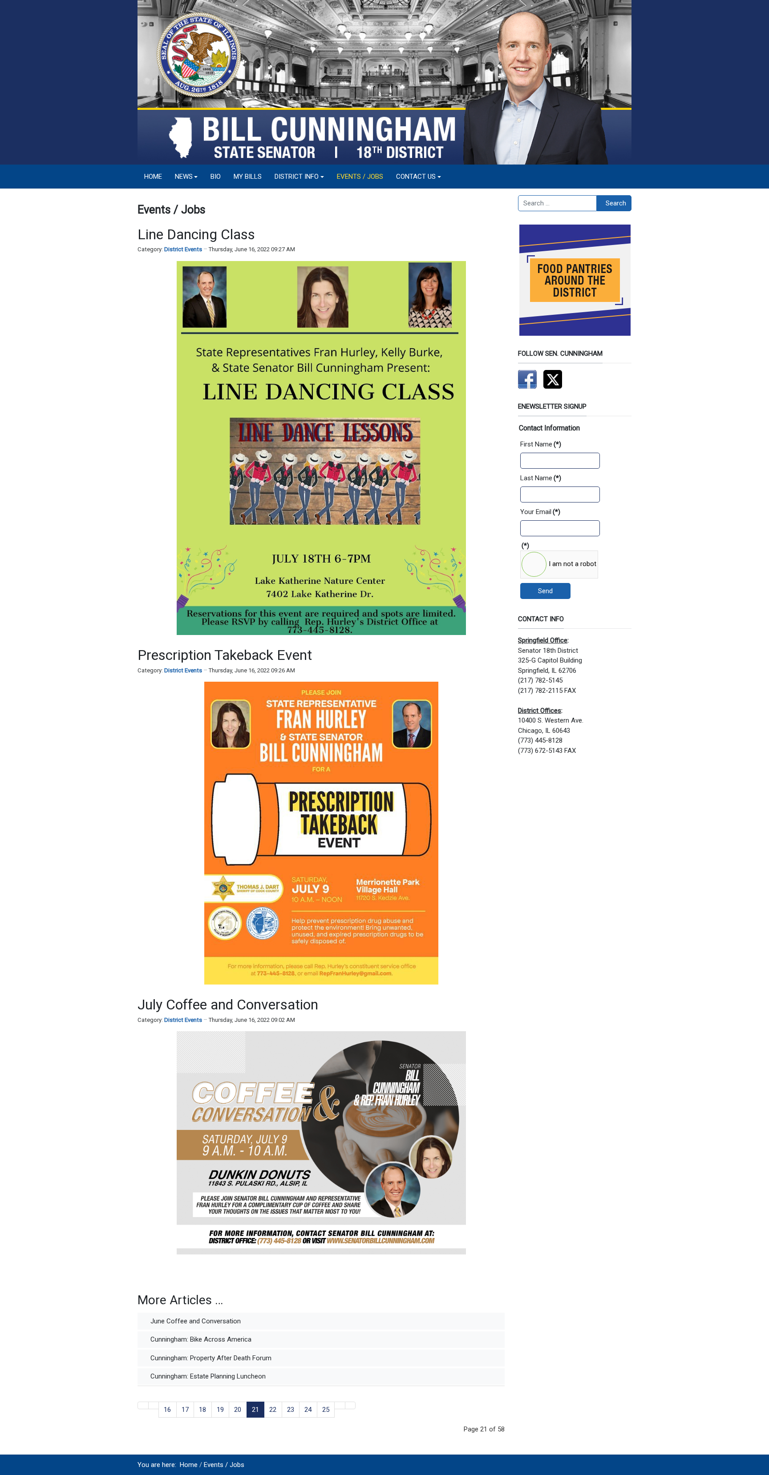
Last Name (540, 478)
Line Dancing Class (196, 234)
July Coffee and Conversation (228, 1004)
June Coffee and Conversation (195, 1321)
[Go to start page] (143, 1405)
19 (220, 1410)
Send (545, 591)
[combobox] (557, 203)
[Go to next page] (339, 1405)
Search (616, 203)
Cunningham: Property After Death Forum (210, 1358)
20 (237, 1410)
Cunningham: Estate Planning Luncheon (207, 1376)
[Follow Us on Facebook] (527, 379)
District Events (183, 249)
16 (167, 1410)
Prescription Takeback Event (225, 655)
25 (325, 1410)
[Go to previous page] (153, 1405)
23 (290, 1410)
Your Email (540, 512)
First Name (540, 444)
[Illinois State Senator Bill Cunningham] (384, 82)
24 (308, 1410)
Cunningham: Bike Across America (200, 1339)
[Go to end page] (350, 1405)
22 (272, 1410)
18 (202, 1410)
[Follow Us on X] (552, 379)
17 (185, 1410)
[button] (186, 176)
